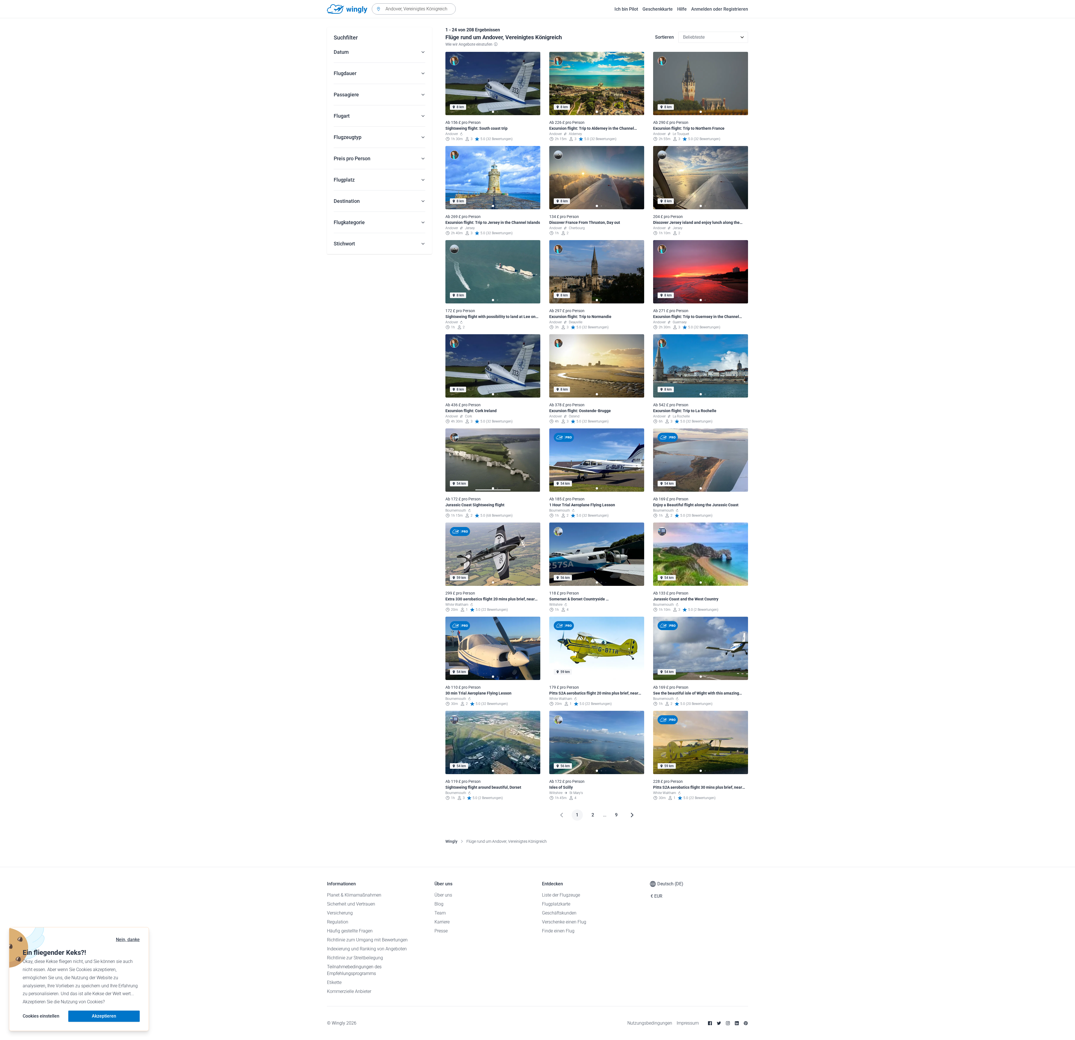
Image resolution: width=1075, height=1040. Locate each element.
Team (440, 913)
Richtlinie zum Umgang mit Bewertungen (367, 939)
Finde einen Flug (558, 931)
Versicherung (340, 913)
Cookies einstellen (41, 1016)
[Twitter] (719, 1023)
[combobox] (414, 9)
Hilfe (682, 9)
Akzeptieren (104, 1016)
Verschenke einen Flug (564, 922)
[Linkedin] (737, 1023)
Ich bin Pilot (626, 9)
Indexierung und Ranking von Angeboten (367, 948)
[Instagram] (728, 1023)
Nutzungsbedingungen (649, 1023)
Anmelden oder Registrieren (719, 9)
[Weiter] (632, 815)
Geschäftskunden (559, 913)
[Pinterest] (746, 1023)
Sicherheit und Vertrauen (351, 904)
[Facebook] (710, 1023)
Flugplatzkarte (556, 904)
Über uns (443, 895)
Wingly (451, 841)
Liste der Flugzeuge (561, 895)
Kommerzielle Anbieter (349, 991)
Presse (441, 931)
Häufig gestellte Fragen (350, 931)
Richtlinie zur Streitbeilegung (355, 957)
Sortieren (664, 37)
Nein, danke (128, 939)
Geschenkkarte (657, 9)
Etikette (334, 982)
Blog (438, 904)
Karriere (442, 922)
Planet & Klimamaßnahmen (354, 895)
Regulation (337, 922)
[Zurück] (561, 815)
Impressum (688, 1023)
